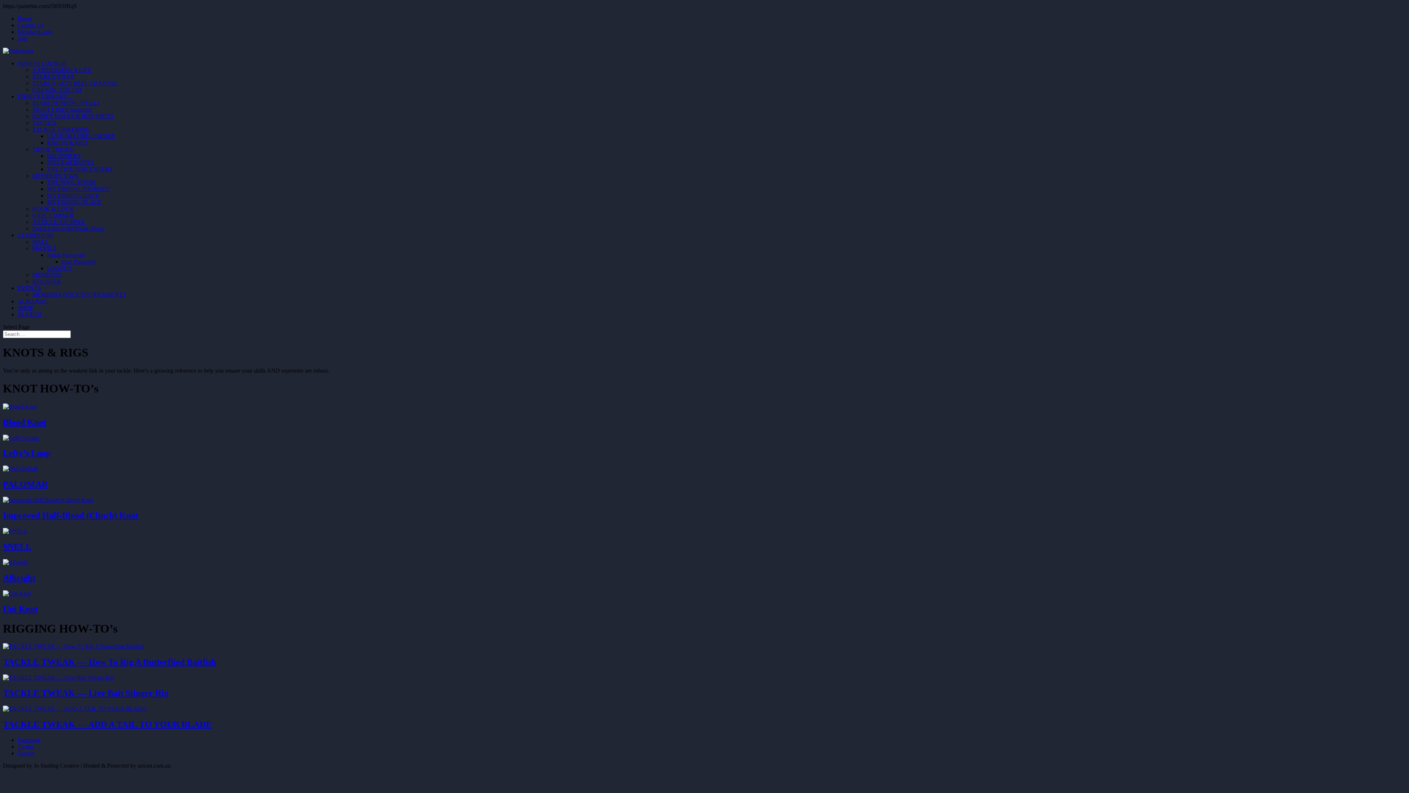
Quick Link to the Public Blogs (68, 228)
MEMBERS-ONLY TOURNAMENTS (79, 295)
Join (22, 38)
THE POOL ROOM (71, 182)
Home (25, 18)
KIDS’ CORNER (53, 215)
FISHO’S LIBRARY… (45, 96)
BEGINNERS (64, 156)
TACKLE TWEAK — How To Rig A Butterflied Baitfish (109, 662)
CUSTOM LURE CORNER (81, 136)
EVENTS (29, 288)
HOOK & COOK (53, 209)
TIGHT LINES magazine (62, 109)
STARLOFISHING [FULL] (65, 103)
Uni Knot (20, 609)
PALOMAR (25, 484)
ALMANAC (33, 301)
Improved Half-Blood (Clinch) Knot (70, 515)
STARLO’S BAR (53, 76)
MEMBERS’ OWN (55, 176)
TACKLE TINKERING (61, 129)
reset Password (79, 261)
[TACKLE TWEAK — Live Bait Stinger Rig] (58, 677)
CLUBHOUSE (36, 235)
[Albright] (15, 562)
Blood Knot (24, 422)
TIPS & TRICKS (52, 149)
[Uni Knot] (17, 593)
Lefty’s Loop (27, 453)
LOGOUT (59, 268)
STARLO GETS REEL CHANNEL (75, 83)
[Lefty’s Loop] (21, 438)
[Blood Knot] (19, 406)
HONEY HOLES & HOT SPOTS (72, 116)
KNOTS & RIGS (67, 143)
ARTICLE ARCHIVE (58, 222)
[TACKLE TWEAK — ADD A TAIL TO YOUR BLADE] (74, 709)
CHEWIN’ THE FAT (57, 90)
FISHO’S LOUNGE (42, 63)
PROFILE (44, 248)
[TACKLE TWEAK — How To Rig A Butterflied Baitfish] (73, 646)
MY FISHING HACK (73, 195)
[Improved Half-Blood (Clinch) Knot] (48, 500)
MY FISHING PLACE (74, 202)
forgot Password (66, 255)
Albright (19, 578)
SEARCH (29, 314)
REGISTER (46, 281)
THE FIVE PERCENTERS (80, 169)
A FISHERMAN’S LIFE (61, 70)
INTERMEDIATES (70, 162)
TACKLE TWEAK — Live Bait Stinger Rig (85, 693)
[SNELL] (15, 531)
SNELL (17, 546)
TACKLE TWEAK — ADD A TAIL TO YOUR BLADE (107, 724)
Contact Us (31, 25)
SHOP (25, 308)
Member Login (35, 32)
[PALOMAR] (20, 469)
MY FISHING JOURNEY (78, 189)
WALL (40, 242)
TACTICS (44, 123)
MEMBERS (46, 275)
